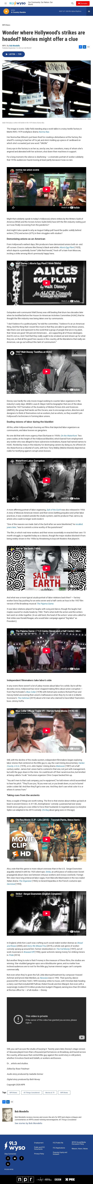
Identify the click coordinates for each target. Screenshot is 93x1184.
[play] (6, 11)
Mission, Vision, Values (80, 1149)
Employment (38, 1143)
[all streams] (89, 11)
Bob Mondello (14, 46)
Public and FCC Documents (39, 1148)
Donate (83, 3)
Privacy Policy (39, 1154)
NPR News (6, 25)
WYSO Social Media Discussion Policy (79, 1143)
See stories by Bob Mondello (28, 1123)
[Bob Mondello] (7, 1115)
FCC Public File (58, 1143)
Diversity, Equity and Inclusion (60, 1153)
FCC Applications (59, 1148)
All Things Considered (32, 1092)
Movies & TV (50, 1092)
